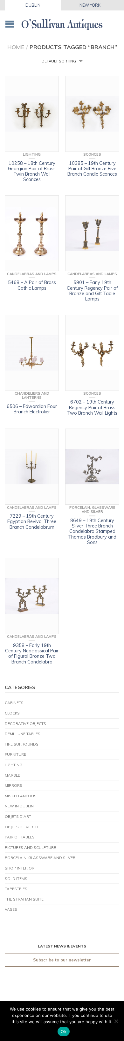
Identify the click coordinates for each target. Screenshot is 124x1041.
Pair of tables (20, 837)
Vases (11, 909)
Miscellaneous (21, 795)
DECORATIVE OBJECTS (25, 723)
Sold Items (16, 878)
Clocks (12, 713)
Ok (63, 1031)
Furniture (15, 754)
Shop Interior (19, 868)
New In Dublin (19, 806)
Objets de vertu (21, 826)
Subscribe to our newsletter (62, 959)
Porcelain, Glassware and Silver (40, 857)
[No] (116, 1021)
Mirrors (13, 785)
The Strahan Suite (24, 899)
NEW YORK (89, 5)
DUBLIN (32, 5)
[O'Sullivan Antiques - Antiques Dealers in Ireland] (62, 22)
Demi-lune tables (22, 733)
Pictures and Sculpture (30, 847)
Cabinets (14, 702)
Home (15, 46)
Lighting (13, 764)
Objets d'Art (18, 816)
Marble (12, 775)
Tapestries (16, 888)
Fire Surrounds (21, 744)
